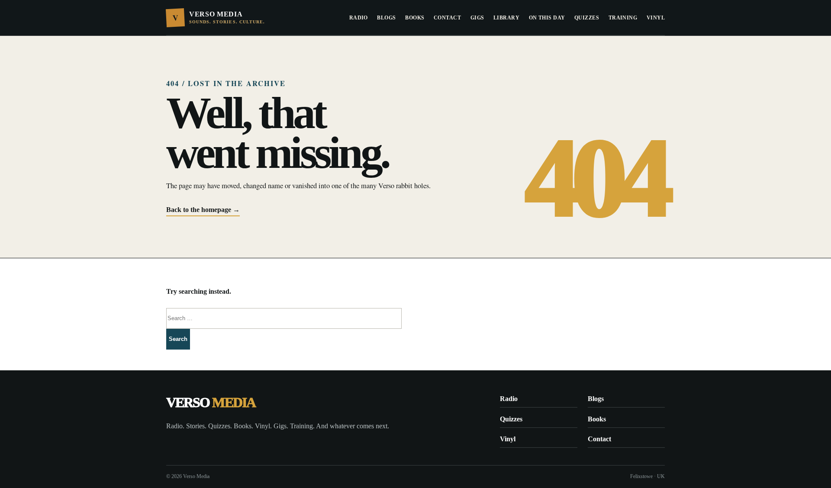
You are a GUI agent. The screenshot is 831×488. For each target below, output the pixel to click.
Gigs (477, 18)
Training (623, 18)
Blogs (386, 18)
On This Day (547, 18)
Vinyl (656, 18)
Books (414, 18)
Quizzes (586, 18)
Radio (358, 18)
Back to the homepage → (203, 209)
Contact (447, 18)
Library (506, 18)
